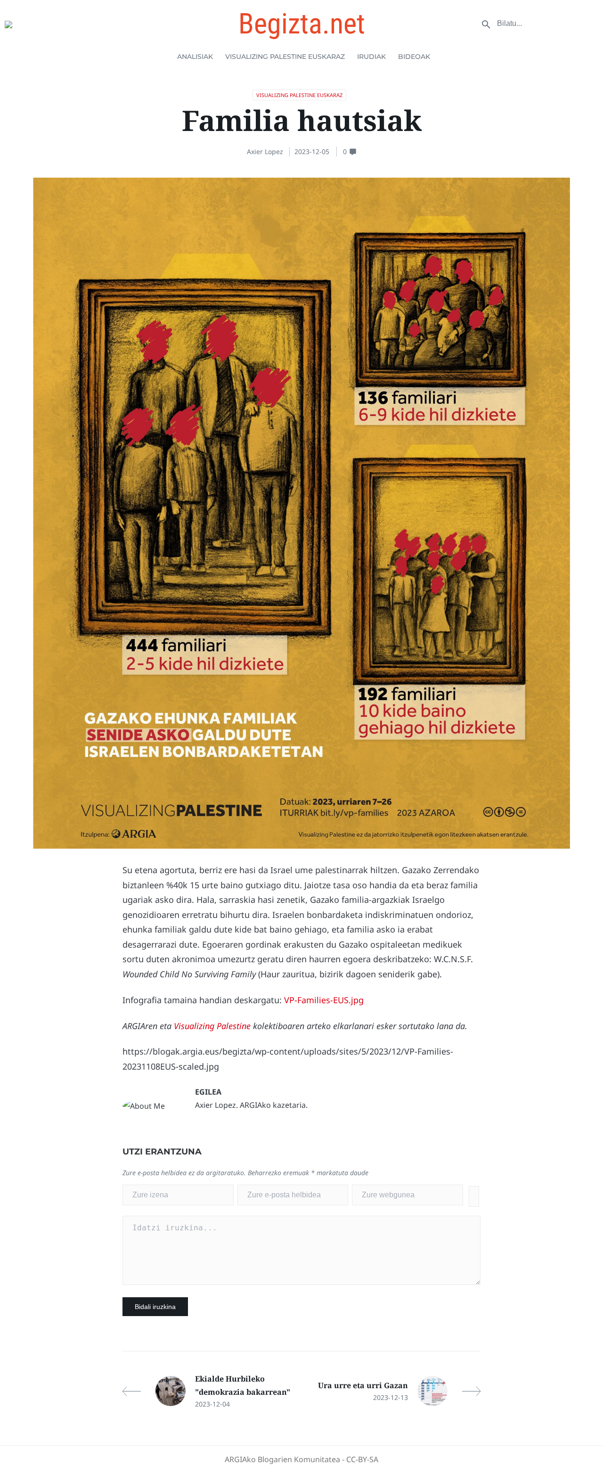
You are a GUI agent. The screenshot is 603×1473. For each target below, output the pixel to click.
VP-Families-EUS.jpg (324, 1000)
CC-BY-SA (362, 1459)
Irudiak (371, 56)
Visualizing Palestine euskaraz (285, 56)
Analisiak (195, 56)
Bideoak (414, 56)
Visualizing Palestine (212, 1025)
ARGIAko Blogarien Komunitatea (282, 1459)
